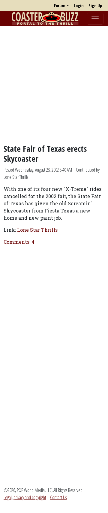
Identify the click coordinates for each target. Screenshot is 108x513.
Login (79, 5)
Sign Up (95, 5)
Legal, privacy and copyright (25, 497)
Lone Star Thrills (37, 230)
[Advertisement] (54, 85)
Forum (59, 5)
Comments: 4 (19, 242)
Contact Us (58, 497)
